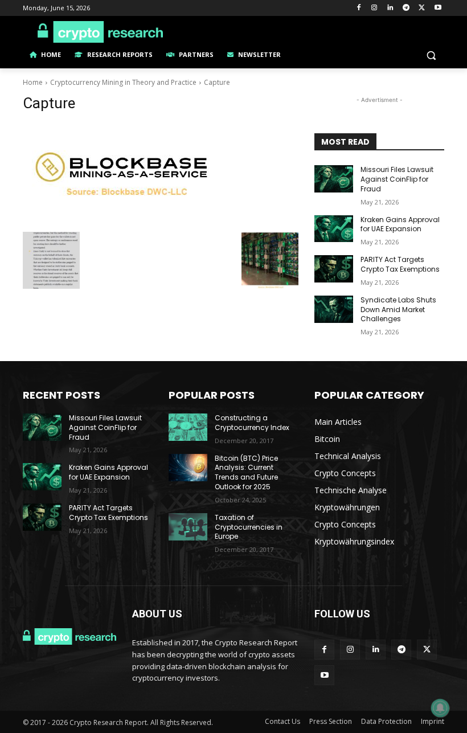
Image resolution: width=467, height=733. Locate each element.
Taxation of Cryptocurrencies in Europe (248, 527)
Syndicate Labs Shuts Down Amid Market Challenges (398, 309)
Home (33, 82)
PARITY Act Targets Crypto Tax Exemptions (400, 264)
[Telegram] (406, 8)
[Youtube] (437, 8)
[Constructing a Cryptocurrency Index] (188, 427)
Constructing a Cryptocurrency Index (252, 422)
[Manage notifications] (440, 708)
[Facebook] (358, 8)
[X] (421, 8)
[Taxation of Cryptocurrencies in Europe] (188, 526)
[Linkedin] (390, 8)
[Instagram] (374, 8)
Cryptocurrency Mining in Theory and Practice (123, 82)
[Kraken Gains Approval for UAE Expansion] (333, 229)
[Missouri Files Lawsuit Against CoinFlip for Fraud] (333, 179)
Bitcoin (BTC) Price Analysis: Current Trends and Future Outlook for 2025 (246, 472)
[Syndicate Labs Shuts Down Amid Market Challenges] (333, 309)
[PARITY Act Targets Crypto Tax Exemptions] (333, 268)
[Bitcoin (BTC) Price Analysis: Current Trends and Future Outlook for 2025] (188, 467)
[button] (430, 55)
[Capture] (160, 174)
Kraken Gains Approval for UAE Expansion (400, 224)
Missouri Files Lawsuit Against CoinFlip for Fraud (397, 179)
